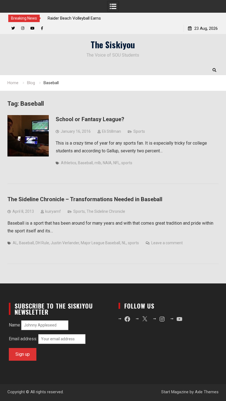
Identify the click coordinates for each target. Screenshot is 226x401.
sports (126, 163)
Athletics (68, 163)
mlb (98, 163)
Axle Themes (207, 391)
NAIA (107, 163)
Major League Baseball (100, 243)
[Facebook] (42, 28)
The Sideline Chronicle (106, 211)
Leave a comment (167, 243)
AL (15, 243)
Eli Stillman (111, 131)
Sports (139, 131)
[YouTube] (32, 28)
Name (14, 325)
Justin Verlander (65, 243)
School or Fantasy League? (90, 119)
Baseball (85, 163)
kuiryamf (53, 211)
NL (124, 243)
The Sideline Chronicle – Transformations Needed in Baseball (84, 199)
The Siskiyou (113, 44)
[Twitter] (13, 28)
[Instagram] (23, 28)
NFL (116, 163)
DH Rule (42, 243)
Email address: (23, 338)
